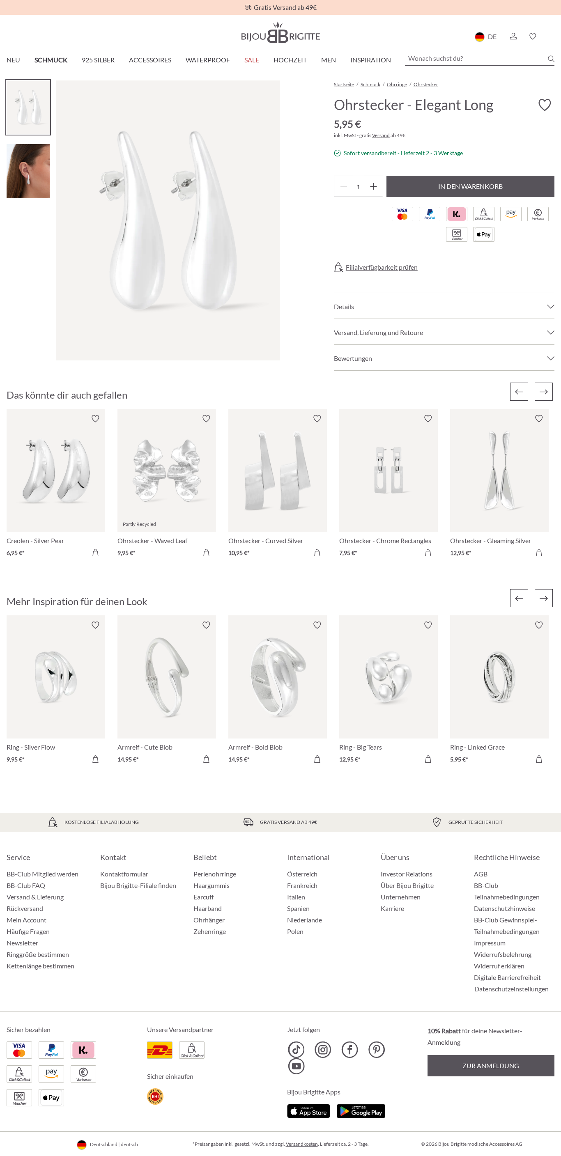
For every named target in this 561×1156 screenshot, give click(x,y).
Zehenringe (209, 931)
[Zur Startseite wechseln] (280, 32)
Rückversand (25, 908)
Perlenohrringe (214, 874)
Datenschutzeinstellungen (511, 989)
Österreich (302, 874)
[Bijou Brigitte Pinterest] (376, 1049)
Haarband (207, 908)
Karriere (392, 908)
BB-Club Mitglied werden (42, 874)
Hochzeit (290, 60)
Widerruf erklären (499, 966)
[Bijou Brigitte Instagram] (323, 1049)
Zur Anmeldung (490, 1065)
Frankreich (302, 885)
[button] (513, 36)
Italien (296, 897)
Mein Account (26, 920)
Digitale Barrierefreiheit (507, 977)
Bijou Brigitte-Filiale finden (138, 885)
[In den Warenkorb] (95, 552)
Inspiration (370, 60)
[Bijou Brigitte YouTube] (296, 1066)
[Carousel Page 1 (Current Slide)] (28, 107)
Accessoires (150, 60)
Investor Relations (406, 874)
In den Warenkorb (470, 186)
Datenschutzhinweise (504, 908)
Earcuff (203, 897)
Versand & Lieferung (35, 897)
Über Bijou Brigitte (407, 885)
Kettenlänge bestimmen (40, 966)
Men (328, 60)
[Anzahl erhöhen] (373, 186)
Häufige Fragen (28, 931)
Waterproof (208, 60)
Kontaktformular (124, 874)
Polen (295, 931)
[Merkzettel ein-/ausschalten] (95, 419)
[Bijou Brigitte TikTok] (296, 1049)
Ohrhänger (209, 920)
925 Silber (98, 60)
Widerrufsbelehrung (502, 954)
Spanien (298, 908)
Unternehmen (401, 897)
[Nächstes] (544, 392)
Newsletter (22, 943)
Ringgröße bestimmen (38, 954)
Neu (13, 60)
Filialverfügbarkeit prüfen (382, 267)
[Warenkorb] (552, 36)
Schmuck (50, 60)
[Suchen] (551, 59)
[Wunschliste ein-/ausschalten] (544, 105)
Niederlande (304, 920)
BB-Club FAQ (26, 885)
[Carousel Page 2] (28, 171)
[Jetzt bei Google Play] (361, 1110)
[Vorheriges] (519, 392)
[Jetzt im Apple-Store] (308, 1110)
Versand (381, 135)
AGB (480, 874)
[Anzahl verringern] (343, 186)
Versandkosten (302, 1144)
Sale (251, 60)
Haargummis (211, 885)
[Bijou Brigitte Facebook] (349, 1049)
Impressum (490, 943)
